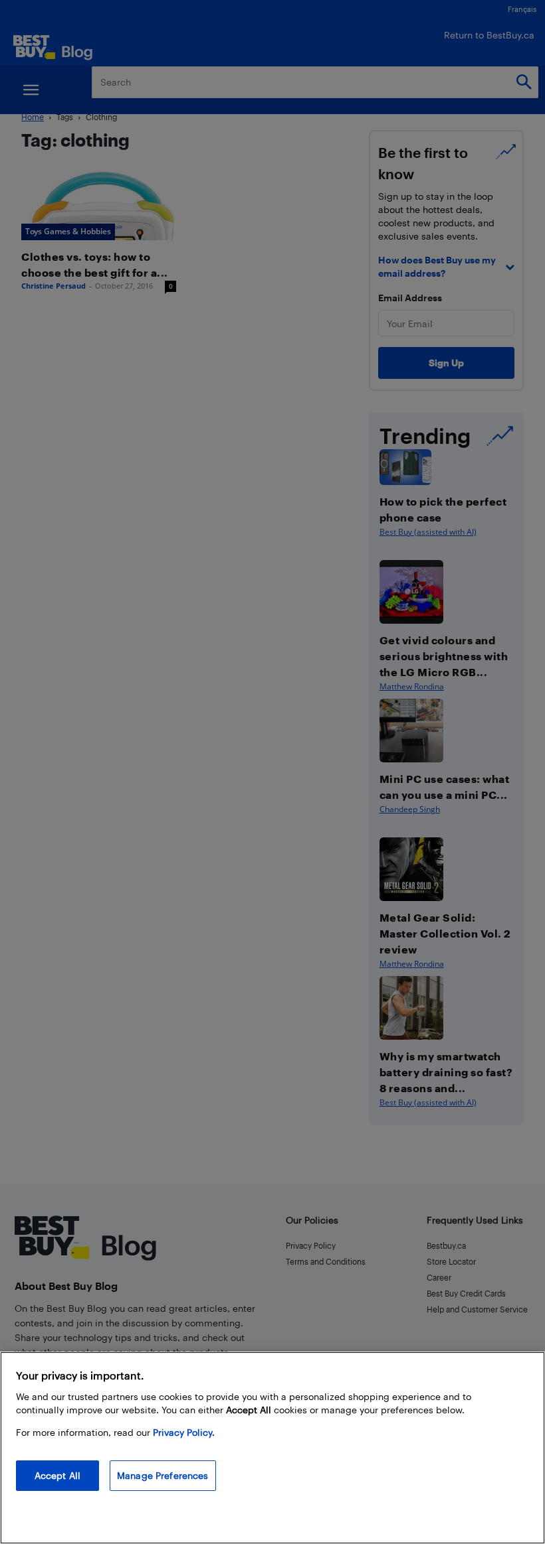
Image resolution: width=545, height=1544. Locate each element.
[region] (272, 1448)
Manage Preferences (163, 1475)
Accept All (57, 1475)
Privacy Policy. (184, 1432)
